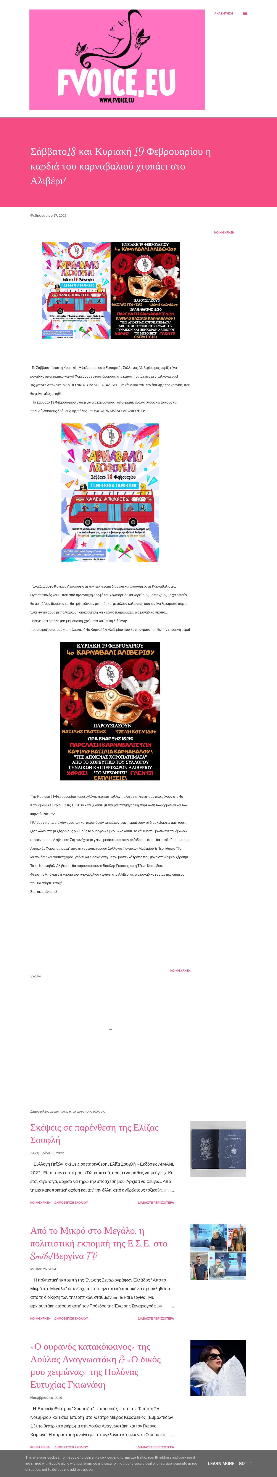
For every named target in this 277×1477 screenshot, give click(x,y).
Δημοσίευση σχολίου (71, 1202)
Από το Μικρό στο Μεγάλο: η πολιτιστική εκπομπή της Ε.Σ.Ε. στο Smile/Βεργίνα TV (98, 1243)
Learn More (221, 1463)
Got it (246, 1463)
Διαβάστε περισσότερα (156, 1202)
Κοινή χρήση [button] (224, 232)
